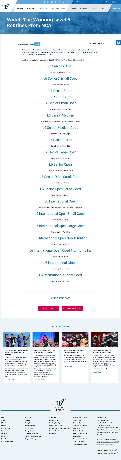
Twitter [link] (64, 2)
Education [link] (4, 423)
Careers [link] (3, 436)
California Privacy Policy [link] (106, 423)
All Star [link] (30, 8)
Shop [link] (103, 8)
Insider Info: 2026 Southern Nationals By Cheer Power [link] (102, 351)
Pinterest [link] (56, 2)
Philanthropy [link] (6, 428)
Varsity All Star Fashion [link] (57, 431)
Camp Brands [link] (29, 423)
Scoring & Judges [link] (55, 423)
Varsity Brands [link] (78, 441)
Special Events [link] (30, 425)
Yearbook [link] (42, 8)
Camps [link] (27, 420)
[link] (118, 42)
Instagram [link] (60, 2)
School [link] (20, 8)
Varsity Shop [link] (77, 423)
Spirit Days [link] (29, 428)
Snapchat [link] (48, 2)
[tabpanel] (16, 357)
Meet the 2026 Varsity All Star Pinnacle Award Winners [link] (45, 351)
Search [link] (81, 2)
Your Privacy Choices (103, 425)
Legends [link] (4, 433)
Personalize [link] (96, 2)
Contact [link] (116, 8)
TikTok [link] (44, 2)
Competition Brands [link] (32, 433)
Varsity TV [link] (83, 8)
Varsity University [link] (80, 425)
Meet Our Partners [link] (7, 439)
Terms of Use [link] (101, 418)
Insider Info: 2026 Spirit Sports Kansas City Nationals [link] (74, 351)
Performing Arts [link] (58, 8)
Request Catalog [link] (30, 439)
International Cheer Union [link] (82, 439)
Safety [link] (94, 8)
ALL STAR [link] (52, 418)
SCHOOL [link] (28, 418)
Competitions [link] (29, 431)
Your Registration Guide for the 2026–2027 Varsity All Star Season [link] (16, 352)
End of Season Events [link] (56, 425)
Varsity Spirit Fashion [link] (33, 436)
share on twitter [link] (73, 308)
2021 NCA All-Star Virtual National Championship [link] (52, 50)
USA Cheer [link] (77, 428)
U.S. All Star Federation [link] (81, 431)
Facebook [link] (68, 2)
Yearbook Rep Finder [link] (80, 444)
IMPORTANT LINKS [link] (80, 418)
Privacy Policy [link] (102, 420)
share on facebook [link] (50, 308)
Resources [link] (52, 433)
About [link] (73, 8)
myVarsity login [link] (7, 441)
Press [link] (3, 431)
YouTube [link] (52, 2)
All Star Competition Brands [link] (59, 428)
